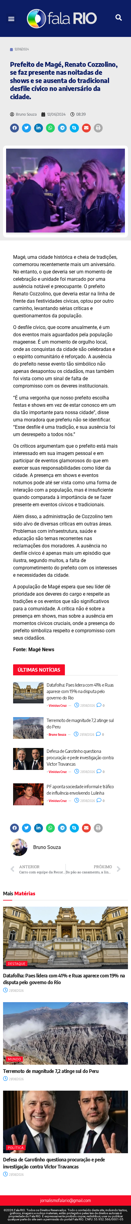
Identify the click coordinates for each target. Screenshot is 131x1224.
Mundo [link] (14, 1059)
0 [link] (103, 705)
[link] (65, 18)
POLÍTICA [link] (16, 1148)
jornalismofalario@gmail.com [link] (65, 1200)
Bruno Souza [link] (57, 734)
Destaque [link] (17, 964)
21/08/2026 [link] (87, 705)
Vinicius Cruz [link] (58, 705)
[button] (11, 18)
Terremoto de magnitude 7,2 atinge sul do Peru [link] (51, 1071)
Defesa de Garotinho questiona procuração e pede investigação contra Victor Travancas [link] (80, 757)
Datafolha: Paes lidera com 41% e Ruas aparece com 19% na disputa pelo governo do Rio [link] (80, 691)
